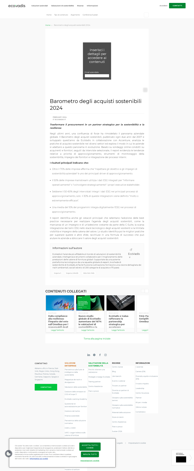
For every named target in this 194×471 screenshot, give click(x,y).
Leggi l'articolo (57, 330)
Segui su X (57, 273)
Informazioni (92, 6)
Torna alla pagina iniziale (97, 338)
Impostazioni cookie (137, 443)
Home (49, 15)
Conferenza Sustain (90, 15)
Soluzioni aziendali (39, 6)
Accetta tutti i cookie (90, 446)
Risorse (80, 6)
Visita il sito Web (88, 273)
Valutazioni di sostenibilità (62, 6)
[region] (62, 452)
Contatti (177, 6)
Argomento (75, 15)
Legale (120, 443)
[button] (8, 453)
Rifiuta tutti (90, 454)
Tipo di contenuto (61, 15)
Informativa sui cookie (39, 459)
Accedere (163, 6)
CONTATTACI (46, 387)
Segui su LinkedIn (72, 273)
